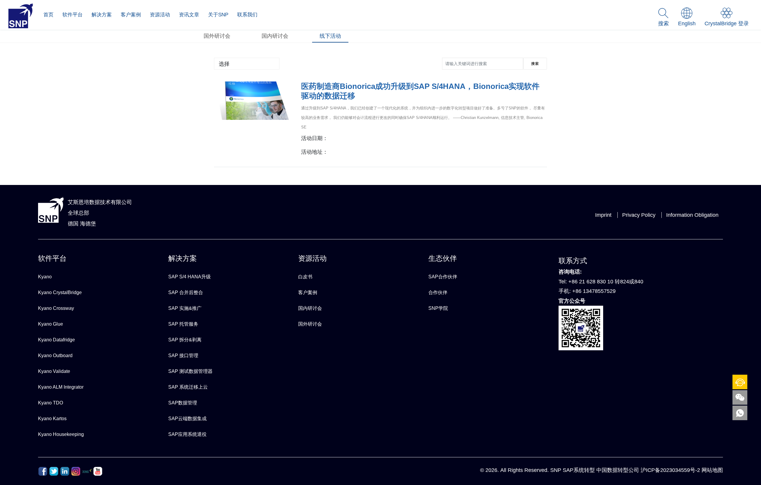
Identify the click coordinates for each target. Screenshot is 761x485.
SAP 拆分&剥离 (185, 339)
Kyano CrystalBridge (60, 292)
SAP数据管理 (182, 402)
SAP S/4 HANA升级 (189, 276)
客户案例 (131, 15)
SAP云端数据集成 (187, 418)
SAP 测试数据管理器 (190, 371)
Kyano (45, 276)
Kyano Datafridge (56, 339)
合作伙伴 (437, 292)
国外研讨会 (217, 36)
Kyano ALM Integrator (61, 387)
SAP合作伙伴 (442, 276)
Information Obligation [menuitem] (692, 215)
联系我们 (247, 15)
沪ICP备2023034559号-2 (670, 470)
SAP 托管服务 (183, 324)
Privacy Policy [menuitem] (638, 215)
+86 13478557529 (594, 291)
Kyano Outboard (55, 355)
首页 (48, 15)
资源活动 (160, 15)
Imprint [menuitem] (603, 215)
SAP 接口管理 (183, 355)
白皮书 (305, 276)
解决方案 (102, 15)
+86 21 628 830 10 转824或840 (605, 282)
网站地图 (712, 470)
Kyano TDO (50, 402)
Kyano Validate (54, 371)
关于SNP (218, 15)
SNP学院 (438, 308)
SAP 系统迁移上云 (188, 387)
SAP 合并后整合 (185, 292)
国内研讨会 (275, 36)
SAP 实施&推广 (185, 308)
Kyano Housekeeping (61, 434)
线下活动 (330, 36)
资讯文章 (189, 15)
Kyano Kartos (52, 418)
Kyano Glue (50, 324)
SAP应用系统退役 (187, 434)
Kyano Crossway (56, 308)
